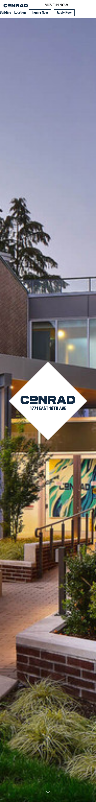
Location (20, 13)
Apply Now (64, 13)
